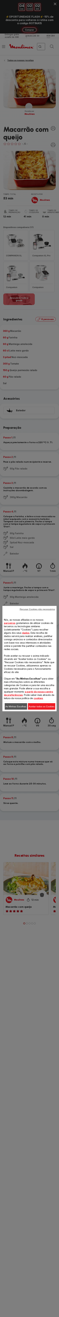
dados (26, 632)
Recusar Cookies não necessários (37, 609)
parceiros (9, 622)
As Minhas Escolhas (15, 706)
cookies (38, 698)
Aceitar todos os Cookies (41, 706)
